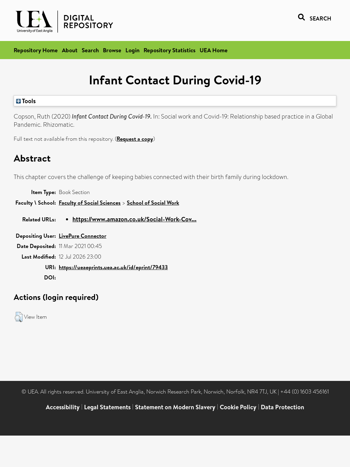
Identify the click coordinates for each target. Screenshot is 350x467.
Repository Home (36, 50)
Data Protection (282, 407)
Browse (112, 50)
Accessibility (63, 407)
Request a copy (135, 138)
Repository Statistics (170, 50)
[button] (19, 317)
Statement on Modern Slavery (175, 407)
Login (132, 50)
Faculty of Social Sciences (90, 202)
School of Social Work (153, 202)
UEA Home (214, 50)
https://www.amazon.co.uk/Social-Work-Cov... (134, 219)
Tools (28, 100)
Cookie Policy (238, 407)
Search (90, 50)
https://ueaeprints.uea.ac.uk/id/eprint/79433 (113, 267)
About (70, 50)
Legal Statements (107, 407)
